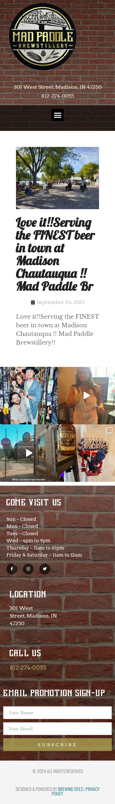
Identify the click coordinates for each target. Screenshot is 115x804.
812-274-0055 (28, 667)
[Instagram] (28, 569)
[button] (57, 115)
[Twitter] (44, 569)
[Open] (28, 395)
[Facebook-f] (11, 569)
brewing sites (70, 788)
